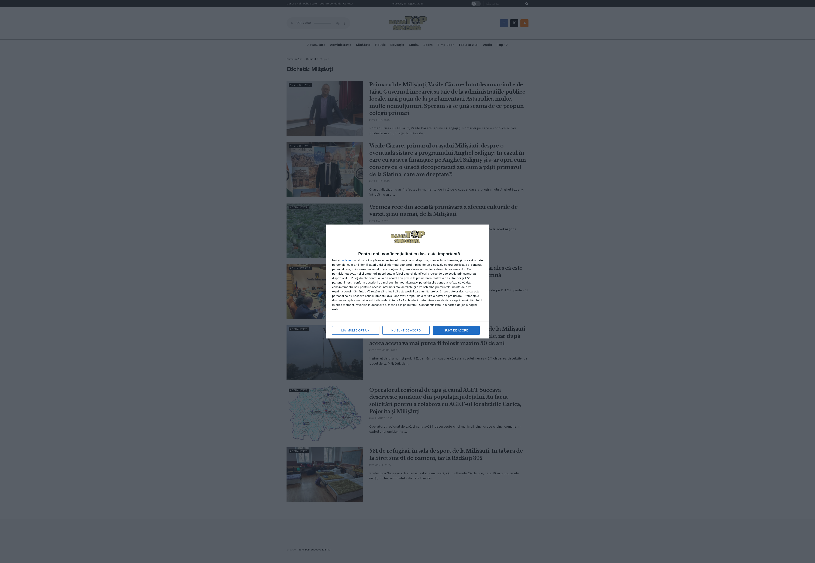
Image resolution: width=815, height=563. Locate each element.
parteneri (346, 260)
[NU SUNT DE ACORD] (481, 232)
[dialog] (407, 282)
